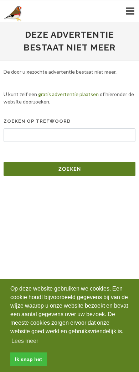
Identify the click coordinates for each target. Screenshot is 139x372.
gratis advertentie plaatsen (68, 94)
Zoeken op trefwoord (37, 121)
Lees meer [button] (24, 341)
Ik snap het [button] (28, 359)
